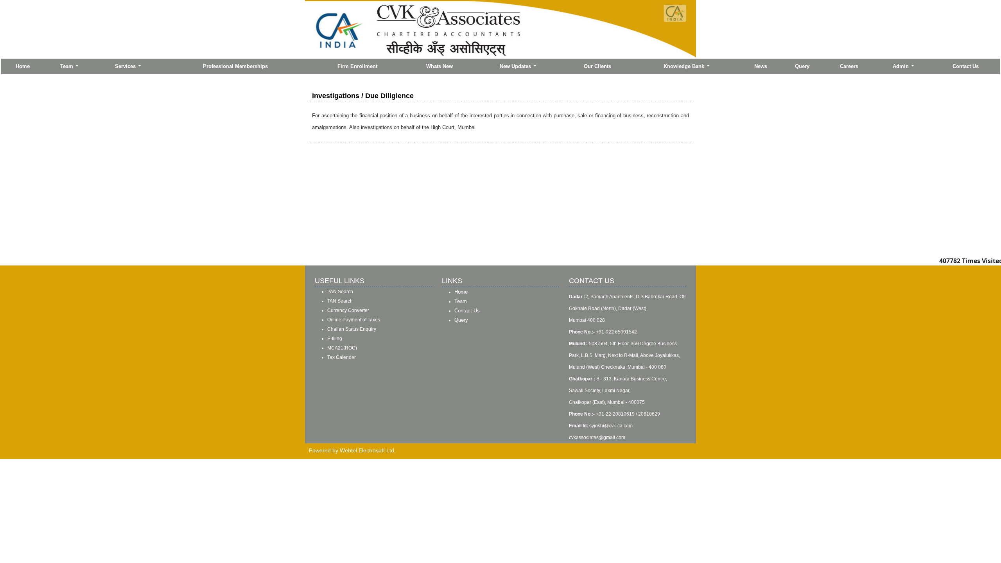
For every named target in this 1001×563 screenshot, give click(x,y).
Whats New (439, 66)
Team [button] (67, 66)
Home (23, 66)
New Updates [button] (516, 66)
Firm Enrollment (357, 66)
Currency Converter (348, 310)
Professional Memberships (235, 66)
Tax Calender (341, 357)
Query (802, 66)
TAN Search (340, 301)
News (760, 66)
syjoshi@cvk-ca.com (611, 426)
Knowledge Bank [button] (685, 66)
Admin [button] (901, 66)
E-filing (334, 338)
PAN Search (340, 291)
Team (460, 301)
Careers (849, 66)
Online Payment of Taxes (353, 320)
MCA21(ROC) (342, 348)
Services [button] (126, 66)
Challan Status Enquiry (351, 329)
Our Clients (597, 66)
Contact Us (966, 66)
